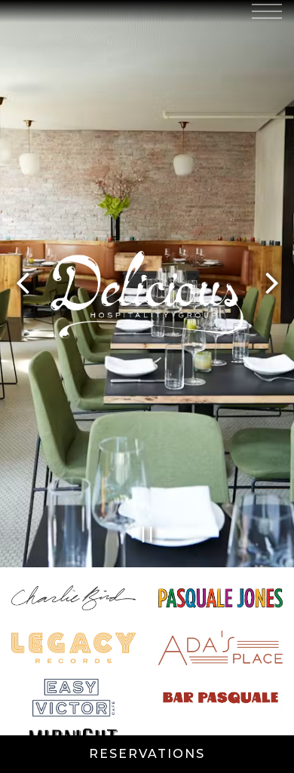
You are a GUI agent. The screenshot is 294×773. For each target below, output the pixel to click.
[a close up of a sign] (73, 649)
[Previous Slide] (22, 285)
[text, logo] (73, 699)
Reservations (147, 754)
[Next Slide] (271, 285)
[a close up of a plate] (220, 649)
